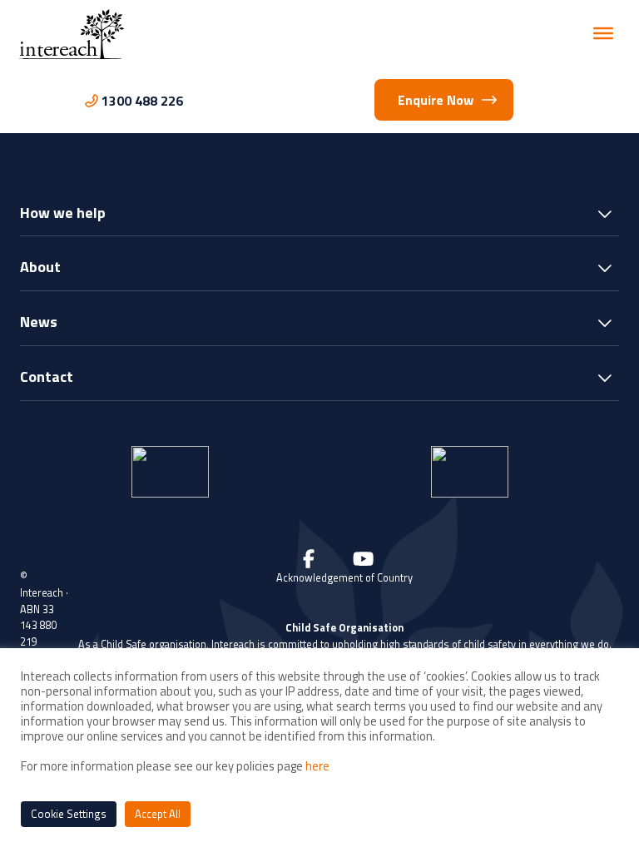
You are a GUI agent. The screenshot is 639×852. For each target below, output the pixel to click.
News (38, 323)
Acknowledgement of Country (344, 578)
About (40, 268)
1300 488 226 (142, 101)
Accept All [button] (158, 813)
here (317, 765)
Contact (46, 378)
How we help (63, 214)
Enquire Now (435, 100)
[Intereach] (71, 32)
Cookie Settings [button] (68, 813)
